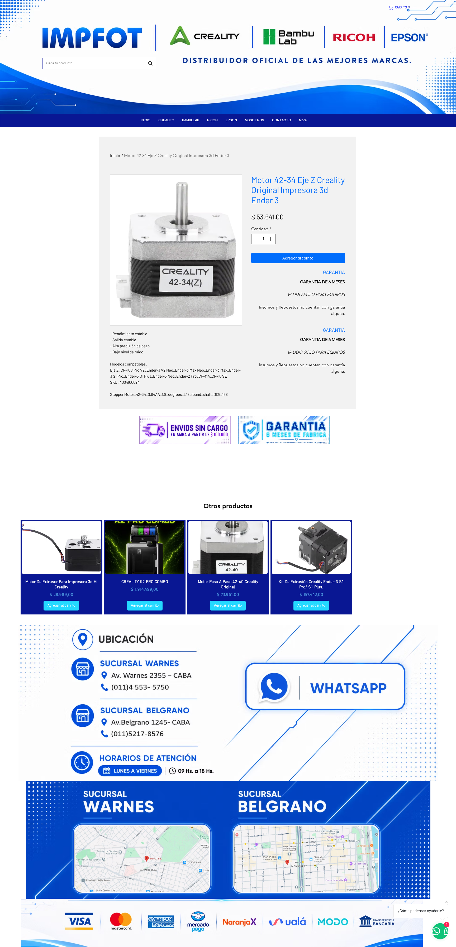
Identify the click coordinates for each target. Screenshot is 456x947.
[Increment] (271, 239)
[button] (401, 7)
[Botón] (113, 52)
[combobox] (99, 63)
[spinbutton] (263, 239)
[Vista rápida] (61, 547)
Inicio (115, 155)
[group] (228, 567)
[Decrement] (255, 239)
